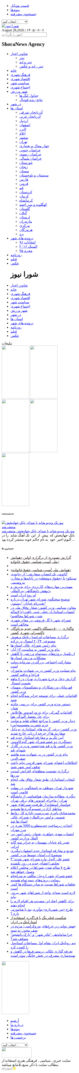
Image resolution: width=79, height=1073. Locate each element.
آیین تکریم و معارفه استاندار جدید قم (37, 737)
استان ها (17, 108)
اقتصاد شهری (20, 79)
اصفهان (24, 125)
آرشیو (15, 1020)
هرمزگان (25, 230)
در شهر (16, 104)
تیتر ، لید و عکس (31, 66)
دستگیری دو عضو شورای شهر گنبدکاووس (41, 742)
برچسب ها (18, 1037)
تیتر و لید (25, 62)
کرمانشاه (26, 200)
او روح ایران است (23, 595)
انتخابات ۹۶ (27, 242)
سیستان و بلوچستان (33, 175)
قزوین (23, 184)
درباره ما (17, 1025)
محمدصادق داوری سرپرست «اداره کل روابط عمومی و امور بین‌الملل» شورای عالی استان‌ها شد (43, 817)
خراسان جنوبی (30, 150)
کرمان (24, 196)
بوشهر (23, 137)
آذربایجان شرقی (31, 112)
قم (21, 188)
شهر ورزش (19, 91)
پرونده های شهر (22, 238)
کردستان (25, 192)
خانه (14, 70)
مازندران (25, 221)
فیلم (14, 259)
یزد (21, 234)
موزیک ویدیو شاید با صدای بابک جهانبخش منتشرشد (38, 531)
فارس (23, 179)
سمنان (24, 171)
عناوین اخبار (19, 54)
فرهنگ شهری (20, 75)
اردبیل (23, 121)
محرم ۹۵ (25, 251)
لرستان (24, 217)
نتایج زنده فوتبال (31, 100)
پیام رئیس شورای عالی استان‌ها (33, 645)
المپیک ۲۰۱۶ (28, 246)
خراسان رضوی (30, 154)
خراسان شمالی (30, 158)
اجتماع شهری (20, 87)
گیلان (23, 213)
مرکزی (24, 225)
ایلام (22, 133)
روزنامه (16, 255)
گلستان (24, 209)
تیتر (21, 58)
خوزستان (26, 163)
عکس (15, 263)
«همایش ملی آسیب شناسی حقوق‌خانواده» (41, 570)
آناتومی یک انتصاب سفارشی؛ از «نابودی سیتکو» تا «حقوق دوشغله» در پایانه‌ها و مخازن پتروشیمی (43, 578)
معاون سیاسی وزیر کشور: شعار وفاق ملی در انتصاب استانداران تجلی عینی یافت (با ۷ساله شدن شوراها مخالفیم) (43, 612)
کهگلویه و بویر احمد (33, 204)
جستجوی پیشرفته (23, 14)
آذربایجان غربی (30, 116)
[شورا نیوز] (10, 26)
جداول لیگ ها (28, 96)
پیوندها (15, 10)
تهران (23, 142)
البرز (22, 129)
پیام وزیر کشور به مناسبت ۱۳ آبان (35, 649)
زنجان (23, 167)
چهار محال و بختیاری (34, 146)
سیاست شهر (20, 83)
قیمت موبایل (20, 6)
